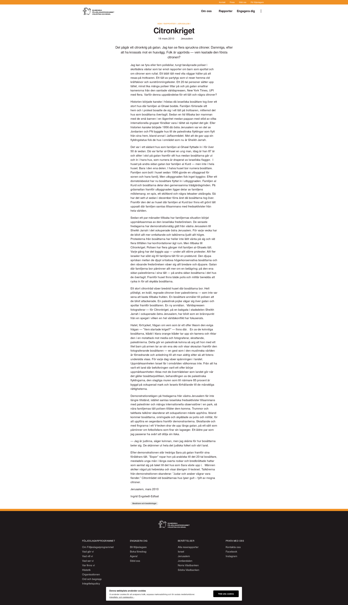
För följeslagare (257, 2)
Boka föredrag (138, 551)
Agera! (134, 556)
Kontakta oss (233, 547)
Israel (181, 551)
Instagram (231, 556)
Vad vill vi (87, 556)
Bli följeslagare (138, 547)
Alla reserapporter (188, 547)
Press (232, 2)
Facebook (231, 551)
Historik (86, 570)
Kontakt (222, 2)
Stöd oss (242, 2)
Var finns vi (88, 565)
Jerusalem (183, 23)
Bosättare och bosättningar (144, 503)
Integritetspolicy (91, 583)
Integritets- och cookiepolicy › (121, 597)
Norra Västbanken (188, 565)
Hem (159, 23)
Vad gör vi (88, 551)
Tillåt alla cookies (226, 593)
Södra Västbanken (188, 570)
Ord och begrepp (92, 579)
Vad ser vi (88, 560)
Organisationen (91, 574)
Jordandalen (185, 560)
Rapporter (225, 11)
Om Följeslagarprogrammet (98, 547)
